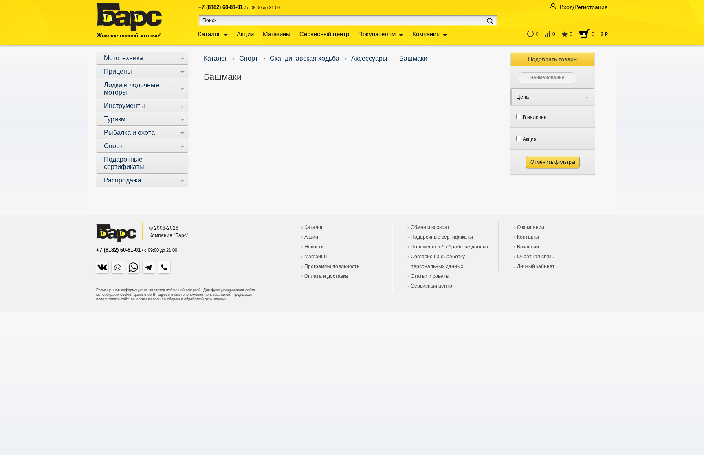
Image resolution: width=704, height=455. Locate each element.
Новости (314, 247)
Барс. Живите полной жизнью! (129, 20)
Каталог (209, 34)
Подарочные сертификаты (442, 237)
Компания (426, 34)
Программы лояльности (332, 266)
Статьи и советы (430, 276)
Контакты (528, 237)
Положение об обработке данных (450, 247)
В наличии (534, 117)
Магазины (276, 34)
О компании (530, 227)
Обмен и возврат (430, 227)
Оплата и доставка (326, 276)
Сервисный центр (324, 34)
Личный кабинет (536, 266)
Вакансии (528, 247)
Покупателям (377, 34)
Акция (529, 139)
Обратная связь (535, 256)
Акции (245, 34)
